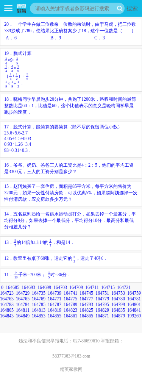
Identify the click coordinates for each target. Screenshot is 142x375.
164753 (118, 293)
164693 (28, 287)
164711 (92, 287)
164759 (134, 293)
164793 (86, 304)
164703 (60, 287)
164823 (70, 310)
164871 (102, 316)
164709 (76, 287)
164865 (86, 316)
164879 (118, 316)
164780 (118, 299)
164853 (38, 316)
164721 (124, 287)
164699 (44, 287)
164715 (108, 287)
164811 (23, 310)
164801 (134, 304)
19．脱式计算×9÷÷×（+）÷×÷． (17, 68)
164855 (54, 316)
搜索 (132, 8)
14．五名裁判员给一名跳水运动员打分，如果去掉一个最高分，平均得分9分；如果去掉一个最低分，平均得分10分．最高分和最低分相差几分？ (70, 220)
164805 (7, 310)
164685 (12, 287)
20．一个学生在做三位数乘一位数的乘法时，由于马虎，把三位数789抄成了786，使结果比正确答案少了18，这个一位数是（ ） (70, 31)
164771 (54, 299)
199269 (134, 316)
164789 (70, 304)
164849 (23, 316)
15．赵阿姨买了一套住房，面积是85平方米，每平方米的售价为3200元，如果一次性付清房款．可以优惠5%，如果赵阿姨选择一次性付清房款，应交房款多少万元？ (70, 193)
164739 (54, 293)
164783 (7, 304)
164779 (102, 299)
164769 (38, 299)
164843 (7, 316)
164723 (7, 293)
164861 (70, 316)
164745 (86, 293)
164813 (38, 310)
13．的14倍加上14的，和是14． (39, 242)
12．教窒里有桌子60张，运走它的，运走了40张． (56, 258)
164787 (54, 304)
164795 (102, 304)
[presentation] (6, 61)
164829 (102, 310)
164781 (134, 299)
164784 (23, 304)
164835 (118, 310)
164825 (86, 310)
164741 (70, 293)
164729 (23, 293)
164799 (118, 304)
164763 (7, 299)
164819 (54, 310)
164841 (134, 310)
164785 (38, 304)
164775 (70, 299)
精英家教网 (71, 369)
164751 (102, 293)
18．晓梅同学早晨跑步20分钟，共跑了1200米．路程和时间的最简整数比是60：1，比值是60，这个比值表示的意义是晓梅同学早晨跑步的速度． (70, 106)
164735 (38, 293)
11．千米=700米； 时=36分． (37, 274)
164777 (86, 299)
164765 (23, 299)
